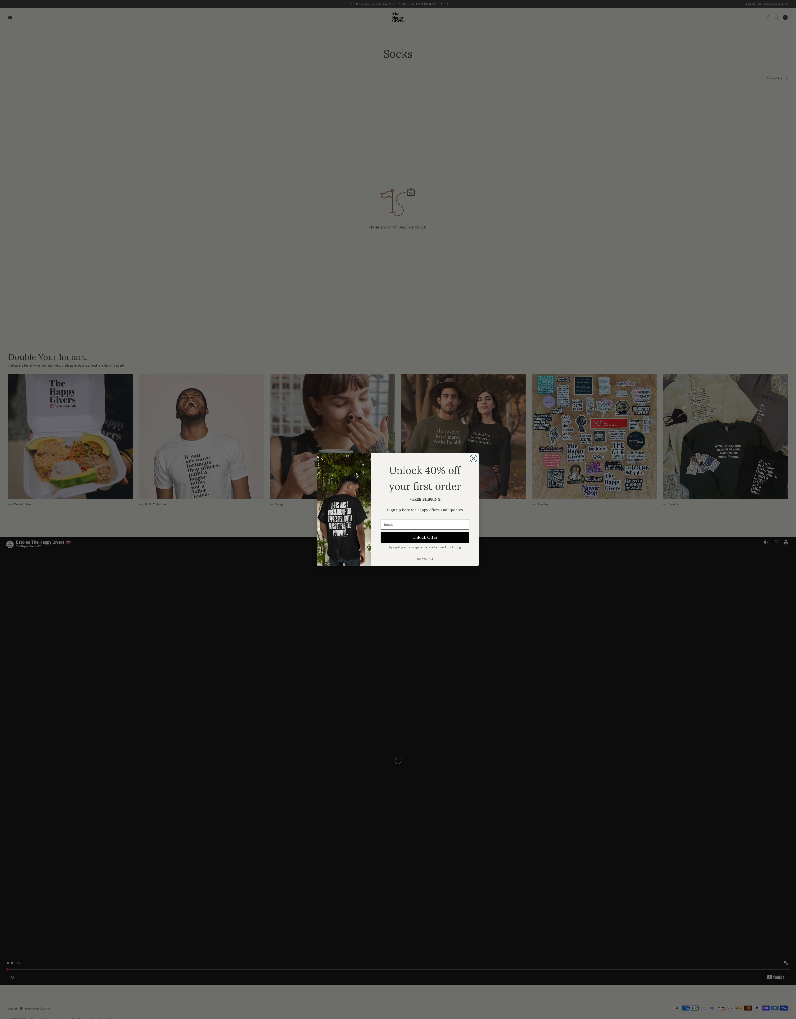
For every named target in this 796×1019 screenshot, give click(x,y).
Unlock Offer (425, 537)
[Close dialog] (473, 458)
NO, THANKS (425, 559)
